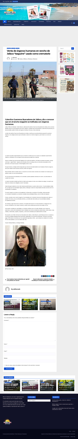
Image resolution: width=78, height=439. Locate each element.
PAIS (54, 21)
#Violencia (35, 59)
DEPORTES (16, 24)
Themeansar (24, 433)
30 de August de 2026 (11, 387)
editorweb (14, 57)
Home (70, 431)
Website (5, 358)
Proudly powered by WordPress (8, 433)
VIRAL (23, 24)
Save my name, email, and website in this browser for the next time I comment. (22, 365)
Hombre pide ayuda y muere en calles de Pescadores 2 (12, 385)
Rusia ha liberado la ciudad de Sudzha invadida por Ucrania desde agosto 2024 (42, 279)
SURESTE (26, 21)
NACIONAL (8, 48)
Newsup (19, 433)
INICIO (9, 21)
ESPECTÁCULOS (8, 24)
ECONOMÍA (41, 21)
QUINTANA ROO (17, 21)
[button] (71, 23)
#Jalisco (21, 59)
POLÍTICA (48, 21)
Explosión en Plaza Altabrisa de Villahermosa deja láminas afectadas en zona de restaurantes (58, 433)
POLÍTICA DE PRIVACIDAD (64, 436)
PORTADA (17, 48)
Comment (6, 320)
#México (25, 59)
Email (5, 351)
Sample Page (72, 436)
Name (5, 344)
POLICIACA (33, 21)
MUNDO (60, 21)
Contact (73, 431)
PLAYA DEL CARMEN (8, 382)
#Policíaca (30, 59)
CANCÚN (42, 382)
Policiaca (13, 48)
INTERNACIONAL (43, 301)
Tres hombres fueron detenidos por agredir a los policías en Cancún (18, 279)
